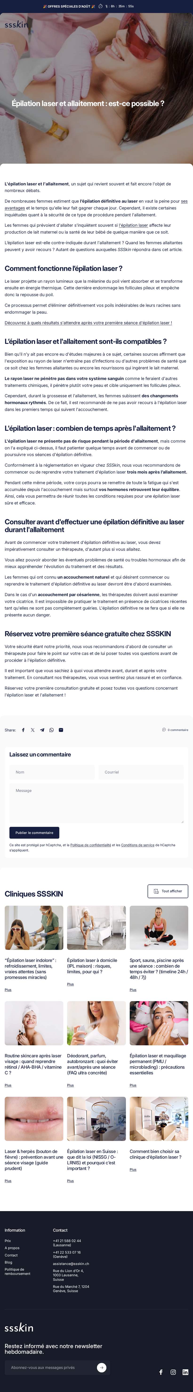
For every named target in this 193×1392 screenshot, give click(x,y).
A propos (12, 1248)
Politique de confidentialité (90, 845)
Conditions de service (137, 845)
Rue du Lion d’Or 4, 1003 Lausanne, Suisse (68, 1275)
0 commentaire (178, 730)
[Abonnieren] (101, 1367)
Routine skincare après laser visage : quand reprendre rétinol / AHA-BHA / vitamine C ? (33, 1064)
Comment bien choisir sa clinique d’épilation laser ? (155, 1154)
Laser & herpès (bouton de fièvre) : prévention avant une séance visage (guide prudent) (34, 1160)
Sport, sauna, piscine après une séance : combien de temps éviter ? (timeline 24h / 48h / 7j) (159, 968)
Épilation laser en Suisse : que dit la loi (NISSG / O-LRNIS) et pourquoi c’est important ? (92, 1160)
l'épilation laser (133, 225)
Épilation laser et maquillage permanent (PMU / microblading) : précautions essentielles (158, 1064)
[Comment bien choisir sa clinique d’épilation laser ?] (159, 1119)
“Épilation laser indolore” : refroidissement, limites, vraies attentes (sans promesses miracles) (30, 968)
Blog (8, 1262)
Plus (8, 990)
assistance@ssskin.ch (71, 1264)
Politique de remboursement (17, 1271)
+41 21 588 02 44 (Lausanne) (67, 1243)
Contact (11, 1255)
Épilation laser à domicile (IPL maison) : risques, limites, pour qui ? (92, 965)
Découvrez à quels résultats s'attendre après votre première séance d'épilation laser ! (88, 322)
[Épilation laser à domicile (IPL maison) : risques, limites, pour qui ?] (96, 928)
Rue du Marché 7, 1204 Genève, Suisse (71, 1289)
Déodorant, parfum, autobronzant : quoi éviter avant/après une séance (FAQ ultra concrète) (92, 1064)
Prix (8, 1241)
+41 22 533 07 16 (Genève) (67, 1254)
